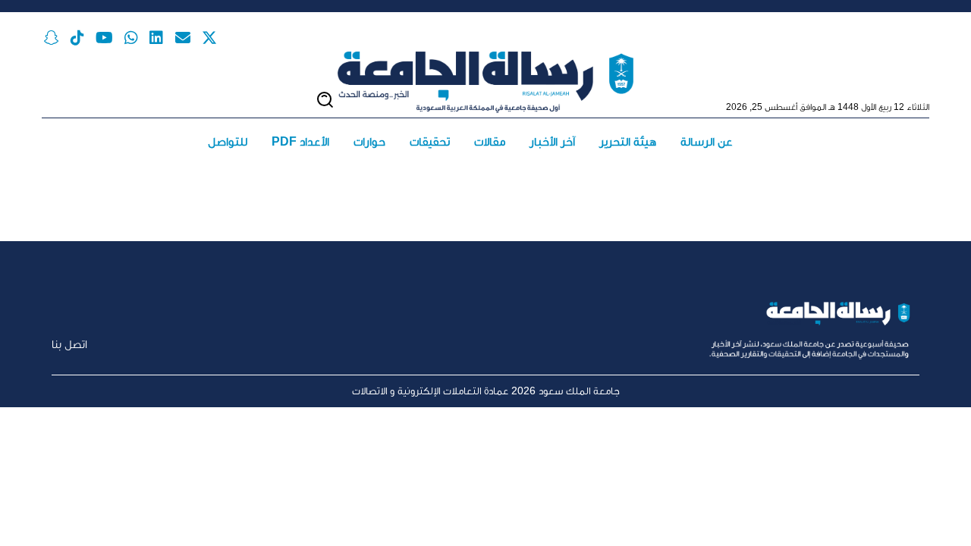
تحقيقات (430, 141)
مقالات (489, 141)
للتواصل (227, 141)
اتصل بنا (69, 343)
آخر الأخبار (552, 141)
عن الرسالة (706, 141)
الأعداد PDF (300, 141)
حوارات (369, 141)
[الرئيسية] (485, 83)
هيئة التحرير (627, 141)
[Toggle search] (325, 99)
